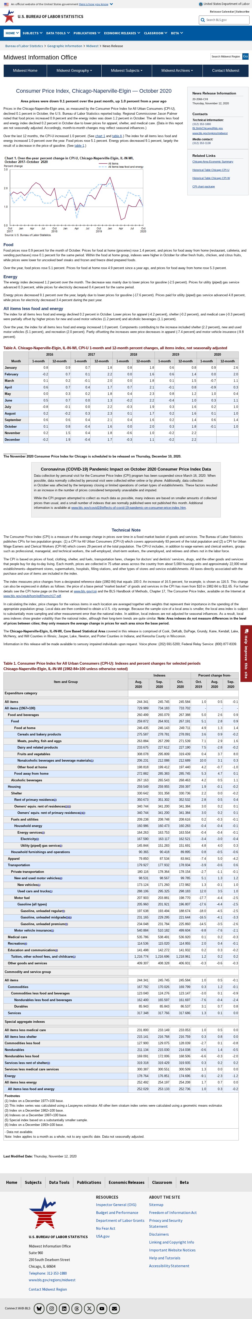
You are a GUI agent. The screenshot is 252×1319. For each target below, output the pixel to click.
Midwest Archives (175, 70)
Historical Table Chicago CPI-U (210, 169)
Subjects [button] (31, 33)
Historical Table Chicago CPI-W (211, 178)
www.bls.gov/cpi (85, 591)
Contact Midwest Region (48, 1289)
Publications (89, 1182)
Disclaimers (159, 1234)
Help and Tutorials (164, 1257)
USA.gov (103, 1236)
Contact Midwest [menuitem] (225, 70)
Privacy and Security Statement (165, 1223)
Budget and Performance (117, 1212)
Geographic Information (64, 46)
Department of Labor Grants (120, 1220)
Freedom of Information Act (173, 1212)
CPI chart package (203, 186)
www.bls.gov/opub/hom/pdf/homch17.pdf (32, 596)
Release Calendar (222, 11)
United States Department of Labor (226, 4)
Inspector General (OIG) (116, 1204)
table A (117, 136)
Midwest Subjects (125, 70)
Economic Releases (126, 1182)
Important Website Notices (172, 1249)
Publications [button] (85, 33)
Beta (184, 1182)
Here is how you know (93, 4)
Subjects (33, 1182)
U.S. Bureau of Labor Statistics (50, 16)
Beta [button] (175, 33)
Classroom (162, 1182)
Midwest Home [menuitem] (25, 70)
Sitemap (156, 1204)
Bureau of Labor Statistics (24, 46)
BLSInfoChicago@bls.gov (207, 128)
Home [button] (11, 33)
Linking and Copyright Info (171, 1242)
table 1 (79, 145)
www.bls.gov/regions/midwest (210, 133)
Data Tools (59, 1182)
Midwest (92, 46)
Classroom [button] (154, 33)
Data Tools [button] (56, 33)
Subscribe (243, 11)
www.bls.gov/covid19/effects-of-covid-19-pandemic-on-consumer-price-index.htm (128, 508)
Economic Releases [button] (120, 33)
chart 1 (100, 136)
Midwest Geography (73, 70)
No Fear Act (105, 1228)
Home (11, 1182)
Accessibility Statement (169, 1265)
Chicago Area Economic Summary (212, 161)
